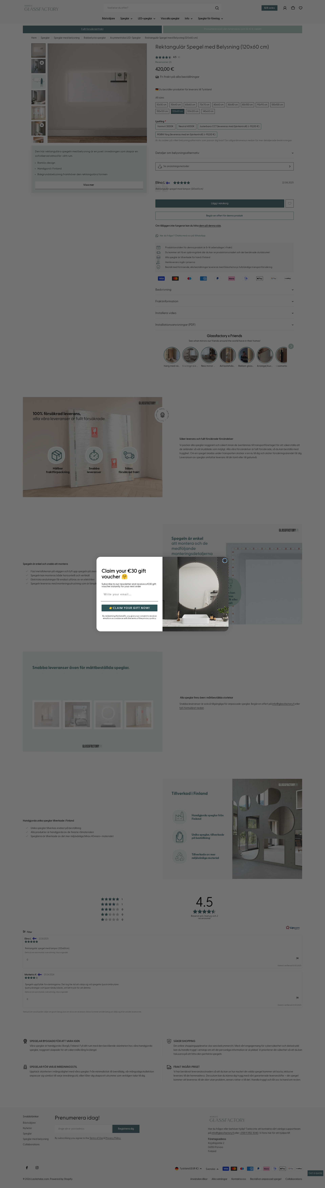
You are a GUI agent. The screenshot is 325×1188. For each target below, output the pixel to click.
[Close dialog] (225, 561)
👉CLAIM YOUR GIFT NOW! (129, 608)
